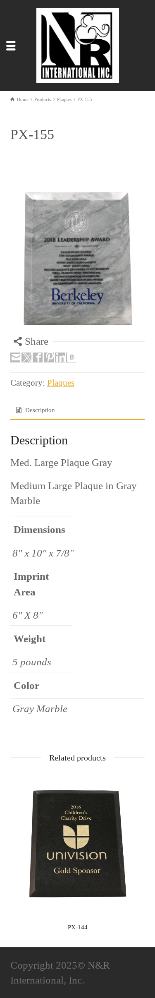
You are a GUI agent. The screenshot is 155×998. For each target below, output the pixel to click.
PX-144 (78, 927)
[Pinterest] (49, 357)
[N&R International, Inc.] (77, 44)
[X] (26, 357)
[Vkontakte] (71, 357)
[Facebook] (38, 357)
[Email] (15, 357)
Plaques (60, 383)
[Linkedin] (60, 357)
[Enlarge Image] (77, 258)
